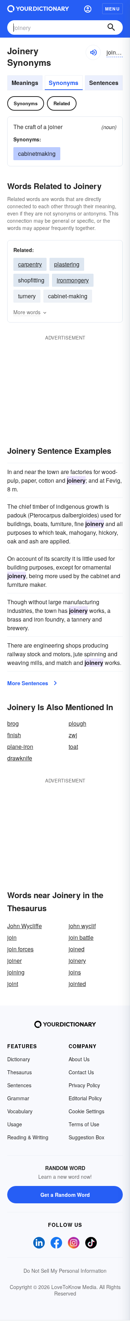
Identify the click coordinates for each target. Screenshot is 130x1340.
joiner (14, 960)
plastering (66, 264)
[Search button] (111, 27)
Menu (112, 8)
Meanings (25, 82)
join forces (20, 949)
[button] (87, 8)
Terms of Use (84, 1124)
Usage (14, 1124)
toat (73, 746)
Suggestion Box (86, 1137)
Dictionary (18, 1059)
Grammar (18, 1098)
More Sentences (27, 683)
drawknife (19, 758)
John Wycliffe (24, 926)
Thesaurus (19, 1072)
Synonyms (63, 82)
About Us (79, 1059)
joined (76, 949)
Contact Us (81, 1072)
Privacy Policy (84, 1085)
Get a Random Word (65, 1194)
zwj (73, 735)
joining (16, 972)
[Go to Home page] (38, 8)
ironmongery (73, 280)
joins (75, 972)
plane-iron (20, 746)
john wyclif (82, 926)
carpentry (30, 264)
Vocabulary (19, 1111)
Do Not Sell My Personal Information (65, 1270)
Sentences (103, 82)
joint (12, 984)
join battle (81, 937)
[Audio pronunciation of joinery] (93, 52)
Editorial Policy (85, 1098)
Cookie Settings (86, 1111)
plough (77, 723)
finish (14, 735)
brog (13, 723)
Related (61, 103)
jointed (77, 984)
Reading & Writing (27, 1137)
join (12, 937)
